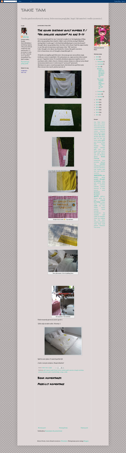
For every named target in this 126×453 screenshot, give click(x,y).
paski (103, 183)
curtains (96, 131)
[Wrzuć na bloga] (58, 368)
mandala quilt (97, 166)
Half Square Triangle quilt (99, 147)
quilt (49, 372)
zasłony (98, 227)
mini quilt (99, 167)
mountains (96, 173)
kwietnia (100, 91)
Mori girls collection (99, 171)
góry (95, 142)
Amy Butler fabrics (99, 122)
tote (99, 216)
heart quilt (101, 149)
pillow (95, 184)
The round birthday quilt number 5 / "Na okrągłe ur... (100, 83)
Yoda (95, 227)
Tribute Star (97, 218)
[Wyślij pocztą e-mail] (56, 368)
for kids (99, 138)
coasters (96, 129)
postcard (96, 190)
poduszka (103, 186)
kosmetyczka (97, 160)
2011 (97, 115)
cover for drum (101, 129)
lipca (99, 66)
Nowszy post (42, 428)
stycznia (100, 96)
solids (65, 372)
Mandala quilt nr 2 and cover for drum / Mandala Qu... (101, 72)
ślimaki (103, 209)
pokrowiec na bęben (99, 188)
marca (99, 94)
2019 (97, 57)
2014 (97, 107)
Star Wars (102, 205)
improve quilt (50, 370)
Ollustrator (64, 441)
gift (45, 370)
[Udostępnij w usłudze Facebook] (61, 368)
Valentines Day (97, 222)
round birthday (55, 372)
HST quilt (97, 153)
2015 (97, 104)
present (40, 372)
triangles (102, 216)
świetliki (96, 211)
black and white (101, 127)
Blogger (86, 441)
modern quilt (65, 370)
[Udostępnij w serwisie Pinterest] (63, 368)
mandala (102, 164)
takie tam (33, 9)
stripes (96, 207)
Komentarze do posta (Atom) (53, 431)
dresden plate (98, 136)
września (100, 64)
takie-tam (26, 37)
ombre (103, 181)
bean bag (100, 125)
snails (95, 204)
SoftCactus (102, 204)
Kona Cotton (57, 370)
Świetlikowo (97, 213)
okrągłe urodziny (79, 370)
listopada (100, 61)
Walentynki (102, 225)
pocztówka (102, 184)
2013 (97, 109)
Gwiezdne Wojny (101, 142)
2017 (97, 99)
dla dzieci (102, 134)
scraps (62, 372)
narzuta (71, 370)
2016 (97, 102)
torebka (95, 216)
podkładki (96, 186)
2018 (97, 59)
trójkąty (103, 218)
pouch (103, 190)
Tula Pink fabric (99, 220)
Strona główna (63, 428)
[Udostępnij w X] (60, 368)
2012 (97, 112)
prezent (45, 372)
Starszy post (84, 428)
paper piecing (97, 183)
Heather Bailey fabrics (99, 151)
